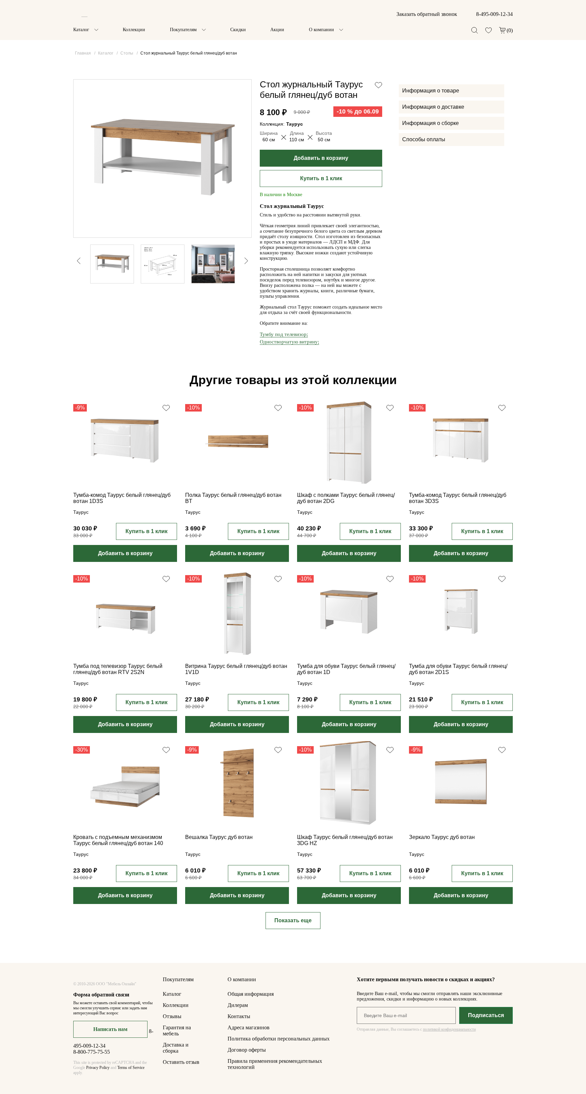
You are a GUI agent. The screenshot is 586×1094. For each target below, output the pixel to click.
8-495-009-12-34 (494, 14)
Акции (277, 29)
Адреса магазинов (249, 1027)
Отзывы (172, 1016)
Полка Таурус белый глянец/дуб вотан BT (233, 498)
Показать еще (293, 920)
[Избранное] (488, 30)
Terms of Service (130, 1067)
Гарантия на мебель (177, 1030)
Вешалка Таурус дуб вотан (219, 837)
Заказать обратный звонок (426, 14)
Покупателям (183, 29)
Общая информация (251, 994)
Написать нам (110, 1029)
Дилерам (238, 1005)
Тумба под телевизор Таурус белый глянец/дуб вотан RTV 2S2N (117, 669)
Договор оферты (247, 1050)
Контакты (239, 1016)
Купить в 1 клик (321, 178)
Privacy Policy (98, 1067)
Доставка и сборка (176, 1048)
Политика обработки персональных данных (279, 1039)
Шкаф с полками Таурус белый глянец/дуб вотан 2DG (346, 498)
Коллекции (134, 29)
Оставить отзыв (181, 1062)
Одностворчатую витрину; (289, 341)
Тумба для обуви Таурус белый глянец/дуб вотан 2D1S (458, 669)
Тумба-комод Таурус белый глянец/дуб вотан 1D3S (122, 498)
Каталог (81, 29)
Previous (75, 260)
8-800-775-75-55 (91, 1052)
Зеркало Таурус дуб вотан (442, 837)
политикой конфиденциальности (449, 1029)
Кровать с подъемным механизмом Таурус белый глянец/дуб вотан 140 (118, 840)
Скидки (238, 29)
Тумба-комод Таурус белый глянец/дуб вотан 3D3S (457, 498)
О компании (321, 29)
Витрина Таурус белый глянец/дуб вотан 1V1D (236, 669)
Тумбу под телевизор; (284, 334)
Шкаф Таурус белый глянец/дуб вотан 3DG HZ (345, 840)
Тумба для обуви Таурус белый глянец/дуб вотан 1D (346, 669)
